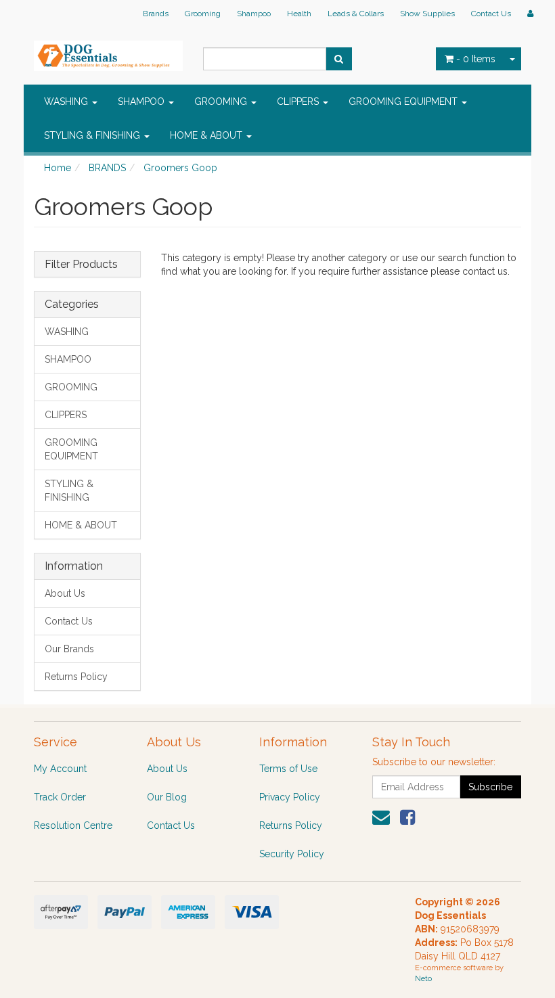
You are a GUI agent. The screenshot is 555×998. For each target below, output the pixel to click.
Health (299, 13)
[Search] (339, 58)
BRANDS (107, 167)
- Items (475, 58)
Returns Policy (76, 676)
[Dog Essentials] (108, 51)
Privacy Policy (289, 797)
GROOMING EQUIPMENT (404, 101)
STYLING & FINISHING (93, 135)
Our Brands (69, 648)
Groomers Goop (180, 167)
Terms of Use (288, 768)
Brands (156, 13)
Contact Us (491, 13)
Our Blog (167, 797)
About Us (65, 593)
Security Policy (291, 853)
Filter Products (81, 264)
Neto (423, 978)
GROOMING (222, 101)
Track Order (60, 797)
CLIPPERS (299, 101)
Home (57, 167)
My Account (60, 768)
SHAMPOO (142, 101)
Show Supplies (427, 13)
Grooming (203, 13)
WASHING (67, 101)
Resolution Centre (73, 825)
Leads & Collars (356, 13)
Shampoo (254, 13)
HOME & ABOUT (207, 135)
